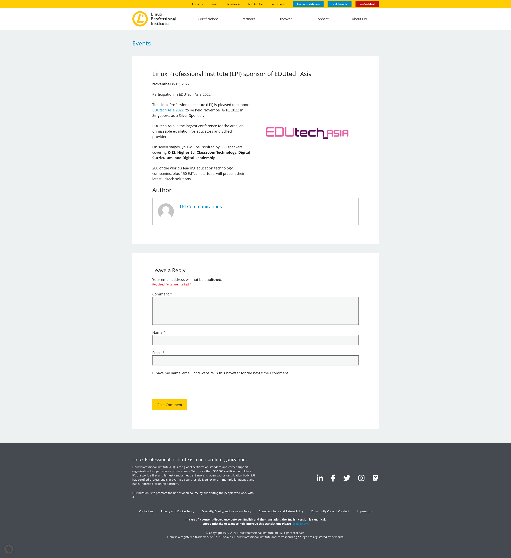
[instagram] (361, 478)
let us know (300, 524)
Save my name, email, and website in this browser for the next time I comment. (222, 373)
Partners (248, 19)
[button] (9, 549)
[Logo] (154, 19)
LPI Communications (201, 206)
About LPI (359, 19)
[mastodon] (375, 478)
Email (158, 352)
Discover (285, 19)
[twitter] (346, 478)
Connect (322, 19)
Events (141, 43)
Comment (162, 294)
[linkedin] (320, 478)
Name (158, 332)
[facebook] (333, 478)
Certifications (208, 19)
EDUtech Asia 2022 (168, 110)
